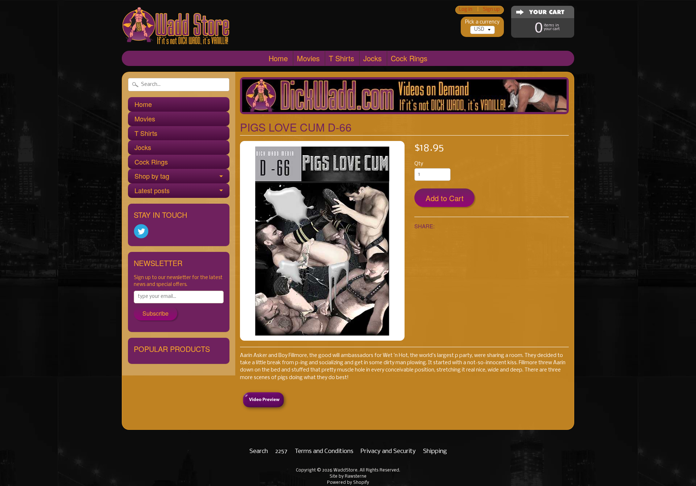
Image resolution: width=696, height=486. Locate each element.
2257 (281, 451)
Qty (418, 164)
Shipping (435, 451)
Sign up (491, 10)
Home (278, 58)
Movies (308, 58)
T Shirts (341, 58)
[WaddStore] (176, 34)
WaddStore (345, 470)
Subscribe (155, 313)
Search (258, 451)
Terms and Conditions (324, 451)
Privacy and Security (388, 451)
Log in (465, 10)
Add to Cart (445, 198)
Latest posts (152, 190)
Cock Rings (409, 58)
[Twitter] (141, 231)
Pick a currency (482, 22)
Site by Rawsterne (348, 476)
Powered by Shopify (348, 483)
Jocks (372, 58)
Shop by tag (151, 175)
